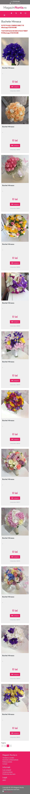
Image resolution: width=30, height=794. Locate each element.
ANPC (4, 780)
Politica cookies (7, 762)
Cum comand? (6, 770)
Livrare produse (7, 772)
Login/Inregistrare (16, 3)
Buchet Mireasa (8, 68)
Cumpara (16, 87)
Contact (4, 764)
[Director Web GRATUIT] (7, 791)
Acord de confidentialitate (10, 760)
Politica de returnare (8, 774)
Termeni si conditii (8, 758)
